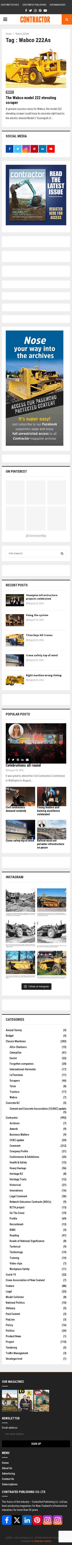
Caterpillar (16, 1052)
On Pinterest (16, 471)
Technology (16, 1252)
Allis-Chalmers (18, 1047)
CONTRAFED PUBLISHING (34, 4)
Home (5, 1462)
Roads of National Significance (27, 1241)
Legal (9, 1291)
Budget (9, 1035)
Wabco (10, 92)
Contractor (12, 1117)
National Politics (15, 1302)
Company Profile (19, 1151)
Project (10, 1341)
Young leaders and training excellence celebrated (48, 811)
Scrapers (15, 1080)
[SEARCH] (62, 553)
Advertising (8, 1473)
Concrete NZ (13, 1102)
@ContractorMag (36, 536)
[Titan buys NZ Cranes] (15, 640)
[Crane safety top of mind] (15, 660)
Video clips (16, 1263)
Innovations (16, 1190)
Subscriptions (10, 1484)
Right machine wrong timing (44, 675)
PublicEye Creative (42, 1541)
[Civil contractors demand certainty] (20, 796)
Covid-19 (11, 1274)
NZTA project (17, 1207)
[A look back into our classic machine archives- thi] (20, 903)
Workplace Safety (19, 1269)
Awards (14, 1128)
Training (14, 1257)
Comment (15, 1145)
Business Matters (19, 1134)
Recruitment (16, 1224)
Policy (9, 1325)
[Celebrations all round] (36, 743)
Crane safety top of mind (42, 655)
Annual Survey (14, 1030)
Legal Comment (18, 1196)
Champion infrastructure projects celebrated (41, 597)
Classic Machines (16, 1041)
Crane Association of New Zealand (25, 1280)
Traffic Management (17, 1353)
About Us (7, 1468)
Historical (15, 1184)
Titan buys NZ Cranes (39, 635)
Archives (15, 1123)
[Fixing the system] (15, 620)
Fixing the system (37, 615)
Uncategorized (14, 1358)
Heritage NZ (16, 1173)
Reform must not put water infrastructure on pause (50, 844)
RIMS (13, 1229)
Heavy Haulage (18, 1168)
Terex (13, 1086)
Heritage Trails (18, 1179)
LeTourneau (16, 1074)
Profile (13, 1218)
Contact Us (8, 1478)
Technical (15, 1246)
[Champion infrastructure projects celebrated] (15, 600)
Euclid (13, 1058)
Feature (10, 1285)
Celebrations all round (23, 765)
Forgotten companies (22, 1063)
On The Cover (17, 1212)
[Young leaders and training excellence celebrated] (51, 796)
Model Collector (15, 1297)
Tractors (14, 1091)
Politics (10, 1330)
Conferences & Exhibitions (24, 1156)
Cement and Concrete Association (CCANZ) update (38, 1108)
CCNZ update (17, 1140)
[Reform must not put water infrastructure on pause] (51, 829)
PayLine (10, 1319)
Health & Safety (18, 1162)
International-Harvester (23, 1069)
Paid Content (13, 1314)
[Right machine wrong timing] (15, 680)
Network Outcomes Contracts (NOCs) (30, 1201)
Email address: (10, 1427)
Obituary (10, 1308)
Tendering (11, 1347)
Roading (14, 1235)
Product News (13, 1336)
